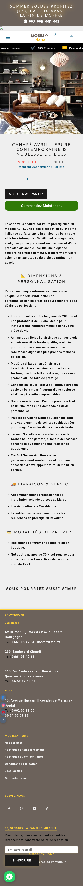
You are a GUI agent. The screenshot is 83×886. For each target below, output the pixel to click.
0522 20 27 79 (48, 642)
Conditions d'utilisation (21, 763)
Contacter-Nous (16, 778)
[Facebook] (9, 808)
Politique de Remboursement (24, 749)
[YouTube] (34, 808)
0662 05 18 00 (23, 710)
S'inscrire (21, 860)
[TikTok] (46, 808)
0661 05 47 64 (23, 642)
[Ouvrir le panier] (74, 37)
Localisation (13, 770)
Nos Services (14, 742)
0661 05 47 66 (23, 657)
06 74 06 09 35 (16, 715)
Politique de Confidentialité (24, 756)
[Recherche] (57, 37)
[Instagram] (21, 808)
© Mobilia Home (41, 854)
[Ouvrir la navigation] (8, 37)
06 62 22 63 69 (23, 681)
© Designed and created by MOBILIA (42, 861)
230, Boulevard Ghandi (23, 652)
